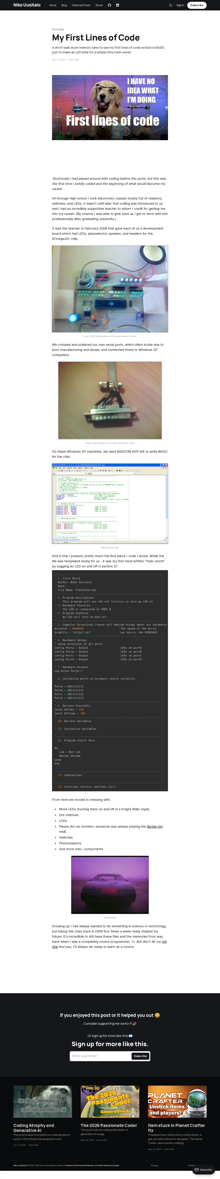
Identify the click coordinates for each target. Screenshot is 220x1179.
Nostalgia (58, 29)
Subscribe (197, 5)
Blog (64, 5)
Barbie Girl (155, 826)
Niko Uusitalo (26, 5)
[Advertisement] (110, 164)
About (99, 5)
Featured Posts (81, 5)
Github (109, 5)
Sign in (180, 5)
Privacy (154, 1165)
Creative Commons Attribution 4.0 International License (91, 1165)
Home (52, 5)
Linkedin (117, 5)
